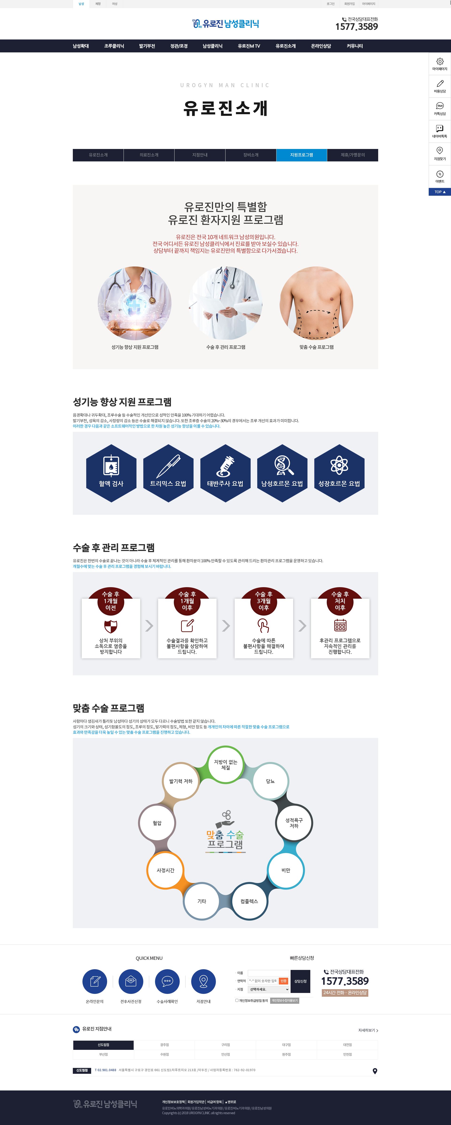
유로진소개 (98, 155)
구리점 (225, 1045)
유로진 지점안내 (96, 1029)
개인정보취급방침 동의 (253, 1001)
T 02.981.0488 (105, 1070)
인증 (283, 981)
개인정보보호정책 (173, 1102)
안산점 (225, 1055)
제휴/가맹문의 (353, 155)
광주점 (164, 1045)
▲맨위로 (230, 1102)
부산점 (103, 1055)
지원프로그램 (301, 155)
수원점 (164, 1055)
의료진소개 (149, 155)
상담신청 (300, 982)
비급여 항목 (214, 1102)
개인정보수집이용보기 (285, 1001)
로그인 (330, 4)
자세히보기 (367, 1030)
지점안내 (199, 155)
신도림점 (103, 1045)
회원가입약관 (195, 1102)
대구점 (286, 1045)
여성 (114, 4)
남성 (81, 4)
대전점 (347, 1045)
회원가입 (349, 4)
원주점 (286, 1055)
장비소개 (250, 155)
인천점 (347, 1055)
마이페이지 (368, 4)
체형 (98, 4)
